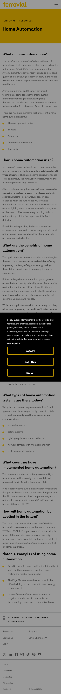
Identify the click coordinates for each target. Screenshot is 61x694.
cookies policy (13, 343)
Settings (30, 361)
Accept (30, 350)
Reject (30, 372)
